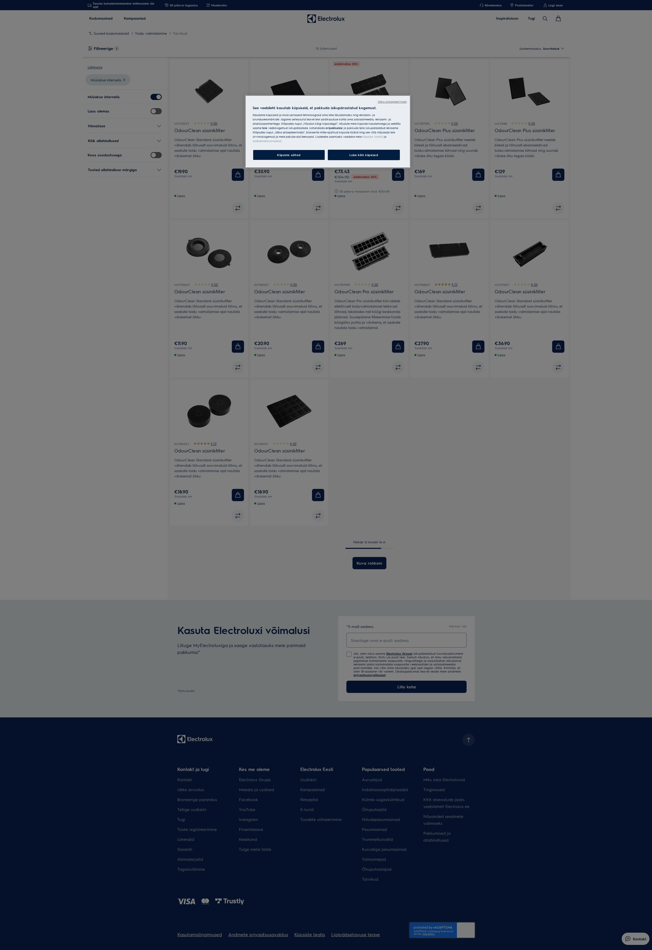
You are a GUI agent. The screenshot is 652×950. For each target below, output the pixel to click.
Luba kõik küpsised (363, 155)
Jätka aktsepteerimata (392, 101)
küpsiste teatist (372, 136)
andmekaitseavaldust (267, 141)
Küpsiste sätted (289, 155)
